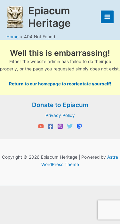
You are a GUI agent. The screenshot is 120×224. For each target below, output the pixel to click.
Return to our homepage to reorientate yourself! (60, 83)
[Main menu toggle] (107, 17)
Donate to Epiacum (60, 105)
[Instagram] (60, 126)
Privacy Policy (60, 115)
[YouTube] (41, 126)
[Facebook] (50, 126)
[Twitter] (70, 126)
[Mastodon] (79, 126)
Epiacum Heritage (49, 16)
